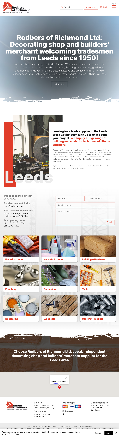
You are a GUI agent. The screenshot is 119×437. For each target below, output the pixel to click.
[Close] (116, 433)
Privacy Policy (14, 434)
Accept (108, 433)
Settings (98, 433)
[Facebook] (63, 414)
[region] (21, 249)
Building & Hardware (93, 259)
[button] (104, 7)
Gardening (50, 289)
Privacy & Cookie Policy (48, 426)
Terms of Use (32, 426)
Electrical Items (14, 259)
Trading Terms (64, 426)
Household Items (53, 259)
